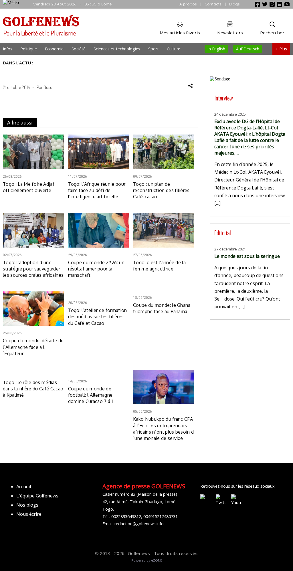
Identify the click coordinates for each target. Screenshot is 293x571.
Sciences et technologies (117, 49)
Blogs (234, 3)
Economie (54, 49)
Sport (153, 49)
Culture (173, 49)
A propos (188, 3)
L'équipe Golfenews (37, 496)
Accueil (23, 486)
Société (79, 49)
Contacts (213, 3)
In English (216, 49)
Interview (223, 97)
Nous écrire (28, 514)
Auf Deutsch (247, 49)
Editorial (222, 232)
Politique (28, 49)
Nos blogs (27, 505)
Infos (7, 49)
